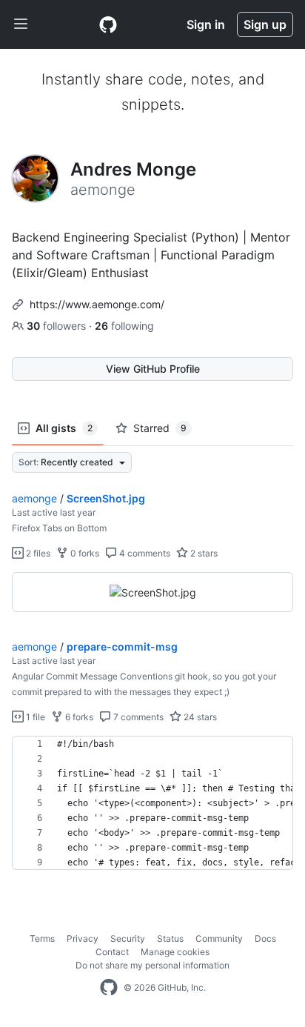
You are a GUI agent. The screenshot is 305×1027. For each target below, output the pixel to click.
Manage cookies (175, 951)
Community (219, 938)
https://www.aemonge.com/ (97, 304)
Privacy (82, 938)
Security (127, 938)
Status (170, 938)
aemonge (34, 498)
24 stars (199, 716)
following (124, 325)
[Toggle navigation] (21, 24)
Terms (42, 938)
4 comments (143, 553)
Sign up (265, 24)
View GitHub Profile (153, 368)
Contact (112, 951)
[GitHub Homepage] (109, 987)
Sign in (206, 24)
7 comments (137, 716)
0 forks (83, 553)
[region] (152, 592)
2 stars (203, 553)
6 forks (78, 716)
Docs (265, 938)
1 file (34, 716)
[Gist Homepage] (108, 24)
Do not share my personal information (152, 965)
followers (58, 325)
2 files (37, 553)
